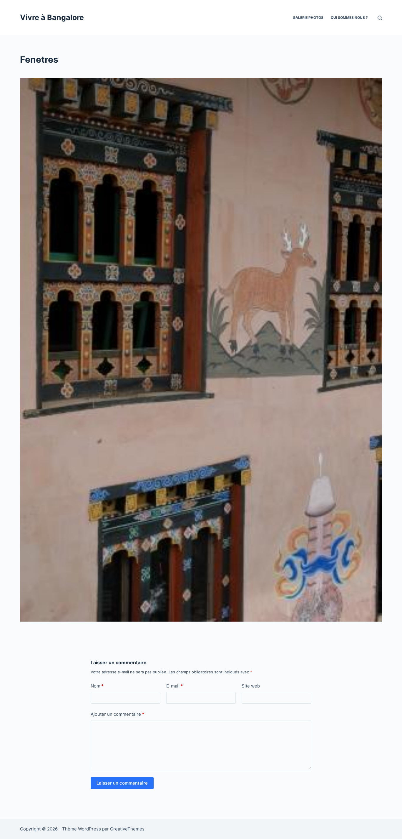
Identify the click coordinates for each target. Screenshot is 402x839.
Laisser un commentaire (122, 783)
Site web (251, 686)
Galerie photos (308, 17)
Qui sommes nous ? (349, 17)
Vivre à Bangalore (52, 17)
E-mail (174, 686)
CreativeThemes (127, 829)
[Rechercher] (380, 18)
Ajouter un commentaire (117, 714)
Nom (97, 686)
